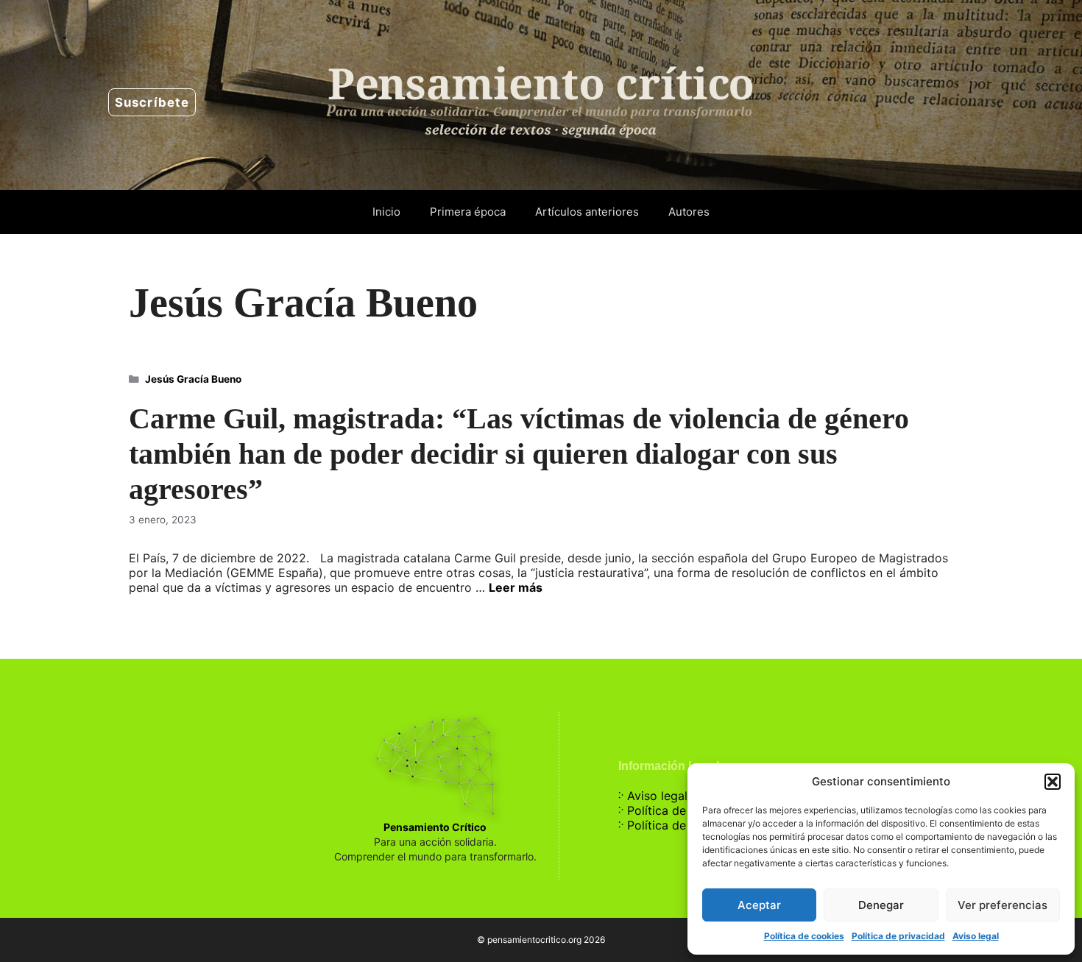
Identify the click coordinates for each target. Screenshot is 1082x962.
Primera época (468, 212)
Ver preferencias (1002, 905)
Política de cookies (804, 935)
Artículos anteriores (587, 212)
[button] (1052, 781)
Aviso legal (975, 935)
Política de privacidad (898, 935)
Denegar (881, 905)
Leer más (515, 587)
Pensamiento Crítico (435, 827)
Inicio (386, 212)
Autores (689, 212)
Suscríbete (152, 102)
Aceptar (759, 905)
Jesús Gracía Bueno (193, 379)
